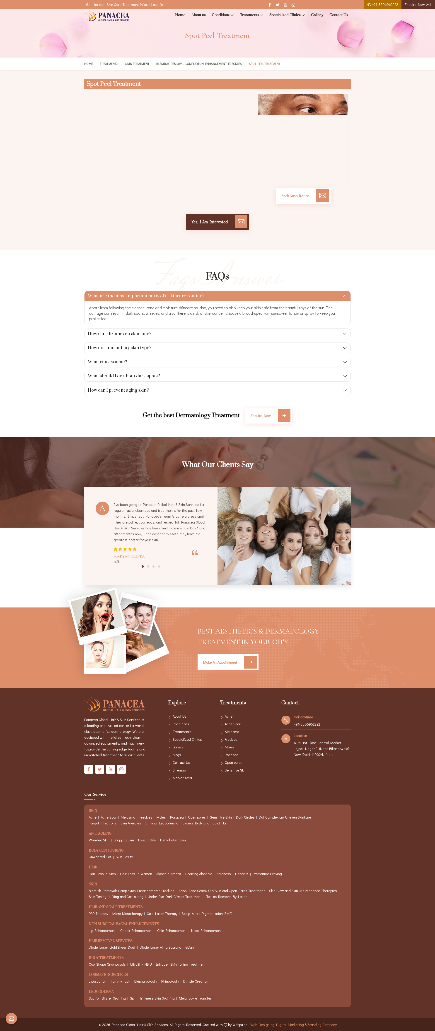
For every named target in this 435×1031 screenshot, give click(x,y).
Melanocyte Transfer (195, 998)
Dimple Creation (195, 981)
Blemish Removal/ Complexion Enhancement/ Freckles (131, 890)
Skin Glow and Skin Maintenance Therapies (303, 890)
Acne (228, 716)
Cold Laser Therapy (162, 913)
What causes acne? (107, 362)
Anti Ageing (100, 834)
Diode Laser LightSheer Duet (112, 947)
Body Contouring (106, 851)
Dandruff (242, 873)
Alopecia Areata (168, 873)
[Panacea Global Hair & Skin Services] (107, 15)
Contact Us (338, 15)
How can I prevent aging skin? (118, 390)
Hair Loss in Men (102, 873)
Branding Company (322, 1024)
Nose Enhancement (206, 930)
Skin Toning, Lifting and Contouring (116, 896)
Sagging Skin (124, 840)
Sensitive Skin (235, 770)
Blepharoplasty (145, 981)
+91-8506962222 (385, 4)
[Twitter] (277, 5)
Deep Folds (147, 840)
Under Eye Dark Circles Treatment (175, 896)
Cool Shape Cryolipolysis (107, 964)
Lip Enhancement (102, 930)
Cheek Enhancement (136, 930)
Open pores (233, 762)
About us (198, 15)
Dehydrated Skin (173, 840)
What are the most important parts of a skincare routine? (146, 296)
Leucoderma (101, 992)
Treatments (249, 15)
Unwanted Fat (100, 856)
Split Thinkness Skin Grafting (152, 998)
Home (180, 15)
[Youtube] (285, 5)
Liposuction (97, 981)
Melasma (232, 731)
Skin (93, 811)
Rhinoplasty (170, 981)
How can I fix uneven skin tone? (120, 334)
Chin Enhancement (172, 930)
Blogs (177, 754)
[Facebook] (269, 5)
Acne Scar (232, 723)
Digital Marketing (290, 1024)
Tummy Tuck (120, 981)
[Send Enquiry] (11, 1018)
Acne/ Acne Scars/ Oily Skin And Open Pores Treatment (222, 890)
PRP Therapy (98, 913)
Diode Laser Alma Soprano (160, 947)
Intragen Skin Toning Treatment (181, 964)
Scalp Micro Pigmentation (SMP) (207, 913)
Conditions (221, 15)
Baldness (224, 873)
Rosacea (231, 754)
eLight (190, 947)
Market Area (182, 777)
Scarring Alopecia (198, 873)
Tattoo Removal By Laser (226, 896)
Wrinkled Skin (99, 840)
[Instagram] (293, 5)
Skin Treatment (137, 64)
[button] (142, 566)
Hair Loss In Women (136, 873)
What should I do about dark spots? (124, 376)
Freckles (231, 739)
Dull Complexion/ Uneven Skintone (285, 817)
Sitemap (179, 770)
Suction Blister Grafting (107, 998)
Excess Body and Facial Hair (205, 823)
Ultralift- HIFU (141, 964)
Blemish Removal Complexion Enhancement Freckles (199, 64)
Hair (93, 867)
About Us (179, 716)
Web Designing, (262, 1024)
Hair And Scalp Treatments (116, 907)
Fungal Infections (102, 823)
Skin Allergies (131, 823)
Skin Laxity (124, 856)
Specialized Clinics (285, 15)
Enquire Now (415, 4)
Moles (229, 747)
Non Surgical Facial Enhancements (124, 924)
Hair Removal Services (111, 941)
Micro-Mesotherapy (127, 913)
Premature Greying (267, 873)
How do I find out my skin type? (120, 348)
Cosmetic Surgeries (108, 975)
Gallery (317, 15)
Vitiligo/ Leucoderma (161, 823)
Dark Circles (245, 817)
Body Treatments (106, 958)
